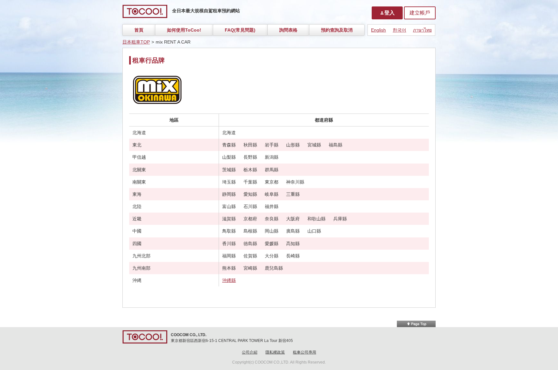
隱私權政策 (275, 352)
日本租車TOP (136, 42)
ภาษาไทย (422, 30)
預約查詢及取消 (337, 30)
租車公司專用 (304, 352)
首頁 (138, 30)
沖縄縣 (229, 280)
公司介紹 (249, 352)
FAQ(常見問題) (240, 30)
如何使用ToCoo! (184, 30)
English (378, 30)
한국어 (399, 30)
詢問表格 (288, 30)
